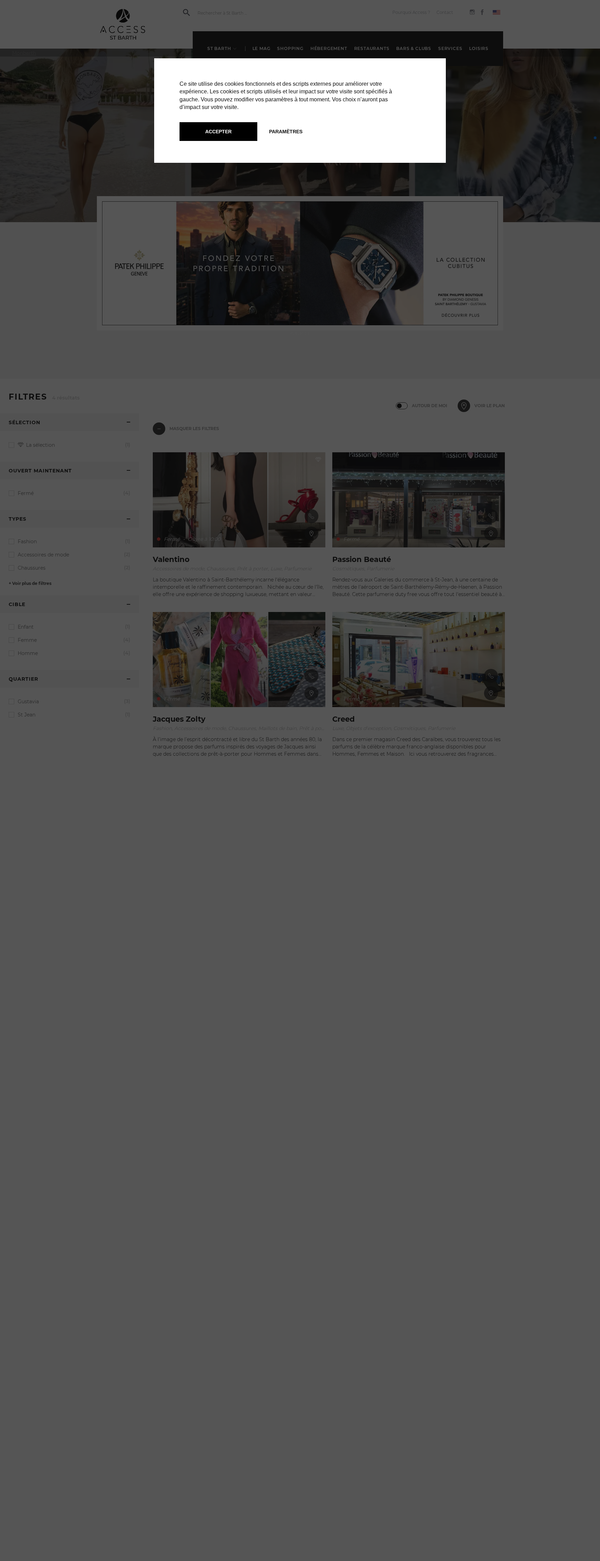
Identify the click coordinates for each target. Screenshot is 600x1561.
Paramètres (285, 131)
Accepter (218, 131)
